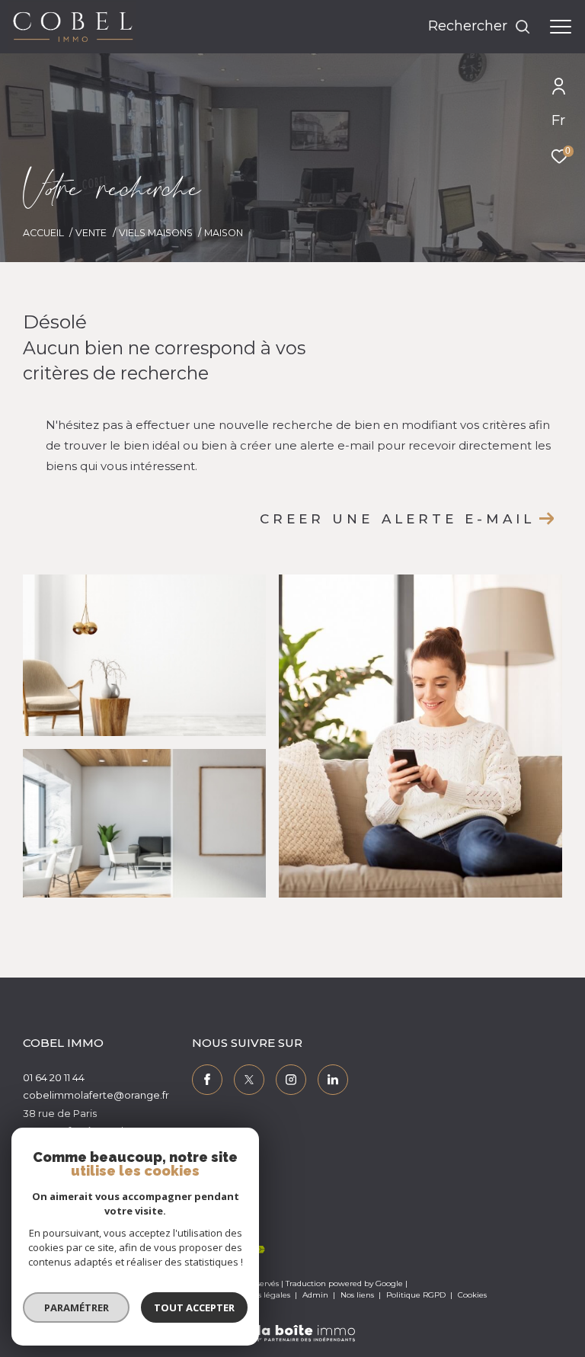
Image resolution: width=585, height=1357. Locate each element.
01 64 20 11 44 (54, 1077)
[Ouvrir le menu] (560, 26)
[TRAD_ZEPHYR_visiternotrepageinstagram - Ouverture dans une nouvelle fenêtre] (291, 1079)
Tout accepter (194, 1307)
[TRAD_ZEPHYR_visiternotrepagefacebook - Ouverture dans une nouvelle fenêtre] (207, 1079)
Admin (316, 1295)
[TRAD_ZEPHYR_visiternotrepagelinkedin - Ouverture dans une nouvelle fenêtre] (333, 1079)
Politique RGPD (416, 1295)
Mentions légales (258, 1295)
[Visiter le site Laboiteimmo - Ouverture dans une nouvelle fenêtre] (292, 1323)
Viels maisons (156, 232)
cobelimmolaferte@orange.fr (96, 1095)
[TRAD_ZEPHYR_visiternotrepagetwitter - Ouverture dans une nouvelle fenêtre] (249, 1079)
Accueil (43, 232)
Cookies (472, 1295)
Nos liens (358, 1295)
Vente (91, 232)
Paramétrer (76, 1307)
